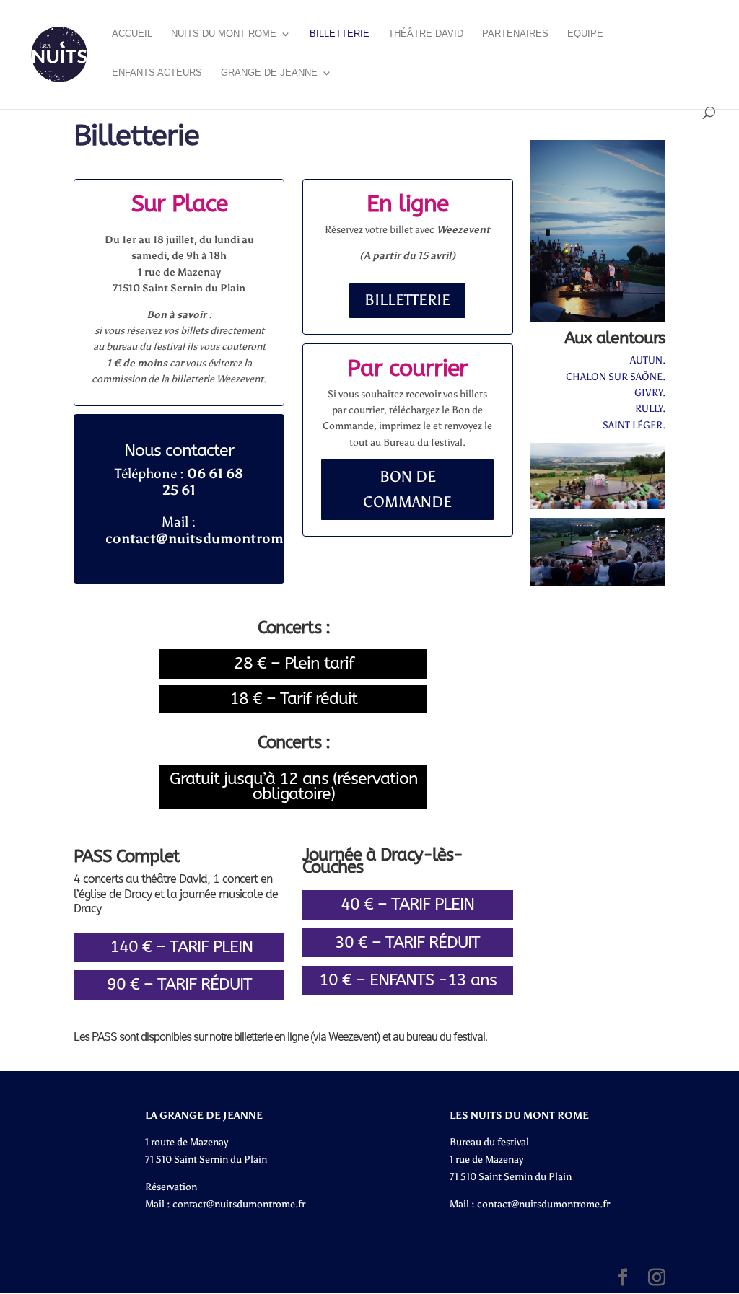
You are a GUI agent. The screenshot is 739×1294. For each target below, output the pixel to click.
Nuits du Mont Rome (223, 34)
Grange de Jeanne (269, 73)
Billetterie (340, 34)
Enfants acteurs (157, 73)
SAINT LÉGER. (634, 425)
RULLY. (650, 408)
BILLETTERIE (407, 300)
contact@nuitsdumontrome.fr (238, 1204)
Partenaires (515, 34)
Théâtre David (425, 34)
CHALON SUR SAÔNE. (615, 377)
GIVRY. (649, 393)
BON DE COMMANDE (407, 489)
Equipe (585, 34)
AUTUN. (647, 360)
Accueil (132, 34)
